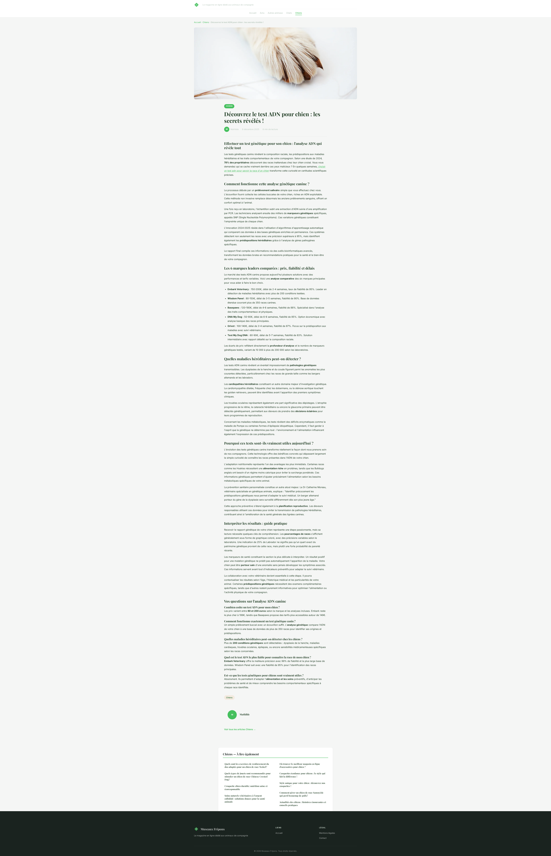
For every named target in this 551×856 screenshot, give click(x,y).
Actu (262, 13)
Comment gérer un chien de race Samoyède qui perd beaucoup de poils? (301, 794)
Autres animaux (275, 13)
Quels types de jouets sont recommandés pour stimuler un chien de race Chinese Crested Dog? (248, 776)
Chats (289, 13)
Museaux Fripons (213, 829)
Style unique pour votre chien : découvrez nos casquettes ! (302, 784)
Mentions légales (327, 833)
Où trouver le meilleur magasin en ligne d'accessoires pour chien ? (300, 765)
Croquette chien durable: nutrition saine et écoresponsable (246, 787)
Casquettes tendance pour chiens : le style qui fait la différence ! (302, 775)
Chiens (298, 13)
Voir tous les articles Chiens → (240, 729)
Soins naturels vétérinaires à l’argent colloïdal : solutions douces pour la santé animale (245, 798)
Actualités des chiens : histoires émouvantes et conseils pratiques (303, 804)
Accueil (252, 13)
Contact (323, 838)
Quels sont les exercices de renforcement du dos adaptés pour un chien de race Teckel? (247, 765)
